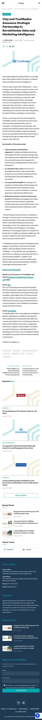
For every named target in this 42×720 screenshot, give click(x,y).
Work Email (6, 678)
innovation (6, 353)
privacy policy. (30, 687)
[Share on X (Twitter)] (7, 46)
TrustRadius (11, 311)
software (29, 353)
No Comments (30, 40)
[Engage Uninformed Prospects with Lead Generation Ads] (7, 514)
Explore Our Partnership (11, 269)
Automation (16, 350)
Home (4, 9)
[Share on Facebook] (3, 46)
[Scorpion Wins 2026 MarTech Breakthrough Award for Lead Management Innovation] (21, 430)
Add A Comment (21, 495)
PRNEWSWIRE (8, 40)
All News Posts (21, 711)
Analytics (10, 9)
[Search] (39, 3)
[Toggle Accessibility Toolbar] (37, 715)
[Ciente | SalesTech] (21, 3)
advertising (6, 350)
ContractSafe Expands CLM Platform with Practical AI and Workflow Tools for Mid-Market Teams (20, 483)
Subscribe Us (23, 709)
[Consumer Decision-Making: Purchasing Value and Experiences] (7, 523)
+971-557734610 (12, 584)
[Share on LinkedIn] (10, 46)
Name (4, 670)
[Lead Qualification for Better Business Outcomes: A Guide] (7, 533)
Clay (9, 285)
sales (22, 353)
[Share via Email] (13, 46)
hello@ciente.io (11, 587)
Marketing (15, 353)
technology (6, 356)
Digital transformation (30, 350)
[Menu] (3, 3)
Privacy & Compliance (9, 709)
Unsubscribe (34, 709)
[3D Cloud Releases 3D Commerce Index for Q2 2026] (21, 395)
